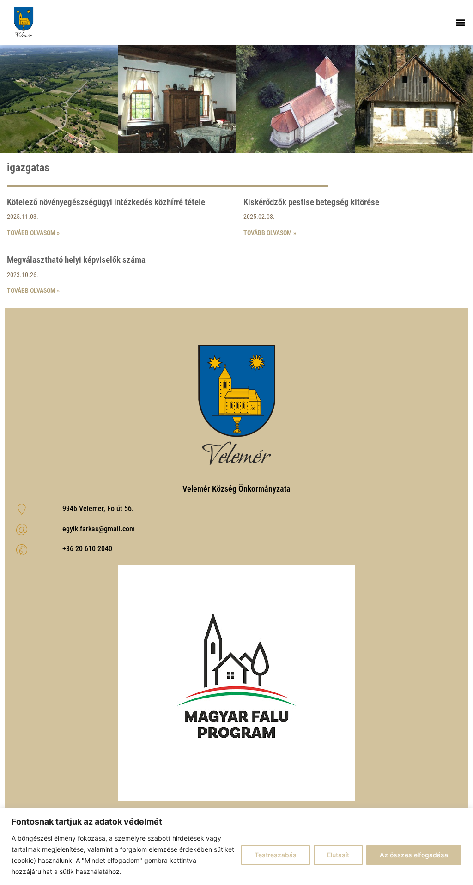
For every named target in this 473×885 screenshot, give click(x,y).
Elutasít (338, 855)
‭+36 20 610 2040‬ (87, 548)
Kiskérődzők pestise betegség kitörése (311, 202)
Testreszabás (276, 855)
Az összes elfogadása (414, 855)
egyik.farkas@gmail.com (98, 528)
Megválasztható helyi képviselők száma (76, 259)
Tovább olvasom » (33, 232)
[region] (236, 846)
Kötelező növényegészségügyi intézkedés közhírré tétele (106, 202)
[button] (460, 22)
